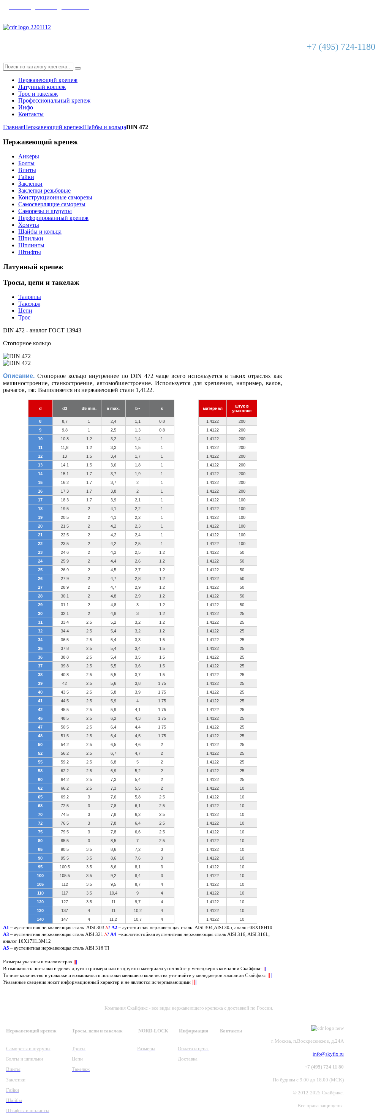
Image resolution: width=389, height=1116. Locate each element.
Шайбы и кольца (104, 127)
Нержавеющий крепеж (53, 127)
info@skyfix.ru (27, 14)
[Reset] (78, 68)
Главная (13, 127)
